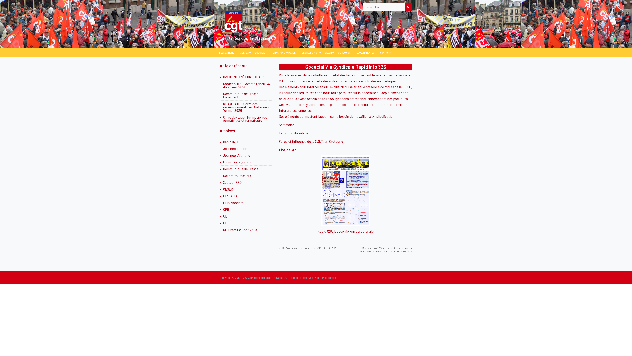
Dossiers (260, 52)
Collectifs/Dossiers (237, 176)
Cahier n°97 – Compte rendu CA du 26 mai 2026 (246, 85)
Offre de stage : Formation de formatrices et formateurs (245, 118)
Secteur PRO (232, 182)
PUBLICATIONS (226, 52)
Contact (385, 52)
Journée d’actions (236, 155)
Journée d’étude (236, 149)
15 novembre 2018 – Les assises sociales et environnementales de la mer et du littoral (385, 250)
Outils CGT (344, 52)
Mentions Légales (325, 277)
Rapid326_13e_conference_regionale (346, 231)
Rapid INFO (231, 142)
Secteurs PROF (310, 52)
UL (225, 223)
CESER (328, 52)
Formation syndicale (238, 162)
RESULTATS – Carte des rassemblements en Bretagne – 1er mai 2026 (246, 107)
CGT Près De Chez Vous (240, 230)
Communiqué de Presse (240, 169)
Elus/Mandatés (366, 52)
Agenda (244, 52)
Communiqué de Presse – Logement (242, 95)
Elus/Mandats (233, 203)
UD (225, 216)
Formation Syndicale (284, 52)
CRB (226, 209)
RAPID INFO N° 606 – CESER (243, 77)
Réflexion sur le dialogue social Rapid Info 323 (309, 248)
